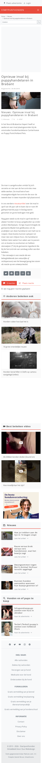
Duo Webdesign (28, 749)
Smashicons (29, 757)
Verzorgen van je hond (21, 670)
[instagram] (25, 644)
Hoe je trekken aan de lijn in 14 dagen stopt (25, 533)
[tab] (9, 283)
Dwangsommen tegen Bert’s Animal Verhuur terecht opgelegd (25, 567)
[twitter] (15, 644)
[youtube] (20, 644)
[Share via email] (22, 273)
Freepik (11, 757)
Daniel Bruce (19, 757)
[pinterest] (29, 644)
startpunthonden (3, 10)
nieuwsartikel (19, 203)
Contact (21, 721)
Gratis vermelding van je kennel (21, 692)
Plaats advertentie (14, 3)
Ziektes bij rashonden (21, 665)
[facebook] (10, 644)
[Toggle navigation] (38, 10)
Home (3, 16)
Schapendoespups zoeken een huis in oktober (24, 610)
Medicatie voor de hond (21, 675)
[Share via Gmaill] (28, 273)
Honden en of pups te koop (18, 599)
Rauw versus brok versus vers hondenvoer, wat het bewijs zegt (25, 549)
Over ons (21, 736)
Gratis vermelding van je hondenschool (21, 709)
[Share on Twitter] (6, 273)
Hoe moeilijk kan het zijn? (13, 485)
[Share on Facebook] (11, 273)
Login (28, 3)
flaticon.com (28, 754)
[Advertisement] (21, 49)
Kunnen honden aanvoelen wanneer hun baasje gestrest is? (26, 583)
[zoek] (39, 22)
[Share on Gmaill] (17, 273)
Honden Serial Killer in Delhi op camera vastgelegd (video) (19, 373)
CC (35, 754)
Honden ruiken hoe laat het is (15, 321)
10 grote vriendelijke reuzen (15, 347)
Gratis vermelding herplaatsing (21, 697)
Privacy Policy (21, 726)
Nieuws (9, 16)
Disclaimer (21, 731)
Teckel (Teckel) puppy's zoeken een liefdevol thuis (26, 626)
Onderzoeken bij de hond (21, 679)
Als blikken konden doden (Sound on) (19, 457)
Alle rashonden (21, 660)
